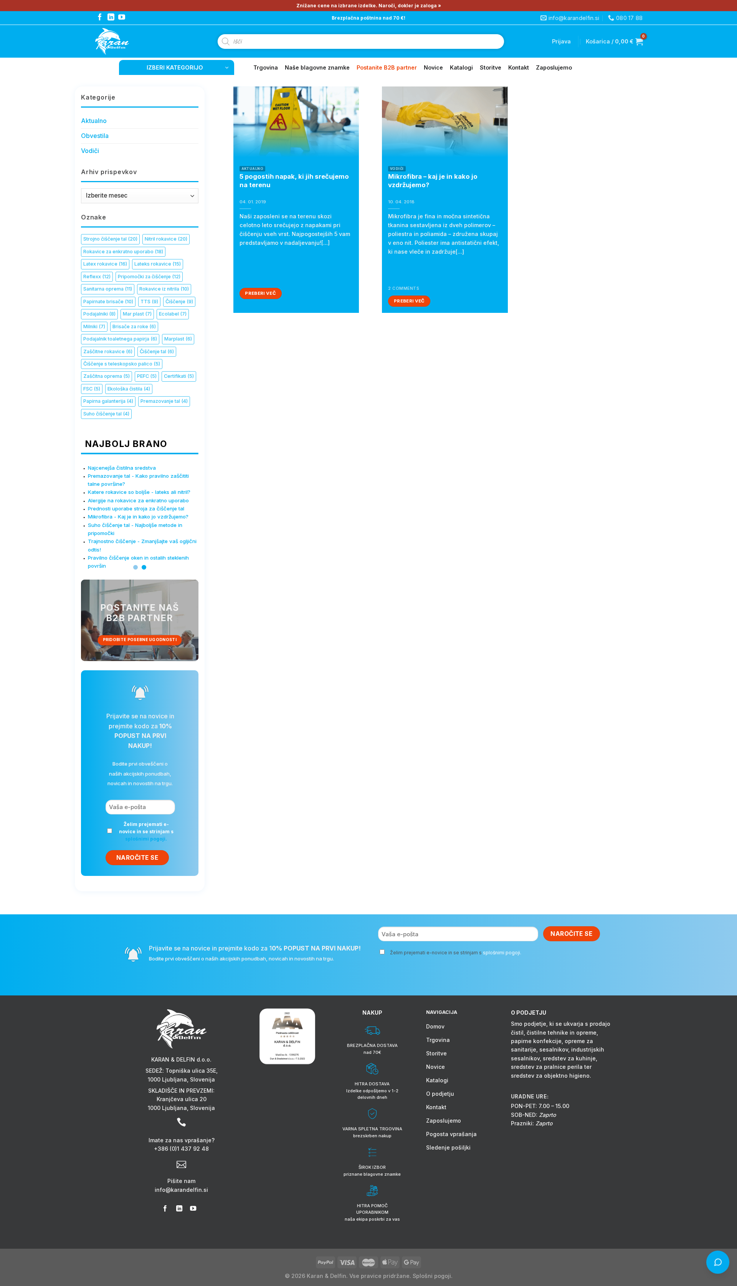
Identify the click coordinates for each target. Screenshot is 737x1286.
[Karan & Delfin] (126, 41)
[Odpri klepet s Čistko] (718, 1262)
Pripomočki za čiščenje (149, 276)
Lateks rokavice (157, 264)
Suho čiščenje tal (106, 414)
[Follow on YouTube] (121, 18)
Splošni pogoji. (433, 1276)
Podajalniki (99, 314)
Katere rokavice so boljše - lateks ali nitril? (139, 492)
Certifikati (179, 376)
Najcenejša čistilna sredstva (122, 468)
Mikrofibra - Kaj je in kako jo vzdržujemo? (138, 516)
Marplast (178, 339)
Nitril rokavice (166, 239)
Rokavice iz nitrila (164, 289)
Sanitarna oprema (107, 289)
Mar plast (137, 314)
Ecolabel (173, 314)
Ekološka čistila (128, 389)
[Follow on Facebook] (99, 18)
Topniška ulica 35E (190, 1070)
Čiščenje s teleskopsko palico (121, 364)
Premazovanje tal (164, 401)
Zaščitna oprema (106, 376)
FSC (91, 389)
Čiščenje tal (157, 351)
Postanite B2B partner (387, 67)
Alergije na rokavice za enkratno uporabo (138, 500)
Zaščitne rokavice (107, 351)
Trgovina (265, 67)
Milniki (94, 326)
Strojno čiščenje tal (110, 239)
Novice (433, 67)
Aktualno (94, 121)
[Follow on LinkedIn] (110, 18)
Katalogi (461, 67)
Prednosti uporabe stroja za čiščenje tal (136, 508)
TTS (149, 301)
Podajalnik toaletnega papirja (120, 339)
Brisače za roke (134, 326)
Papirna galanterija (108, 401)
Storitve (490, 67)
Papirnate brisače (108, 301)
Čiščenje (179, 301)
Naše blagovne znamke (317, 67)
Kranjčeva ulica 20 (182, 1099)
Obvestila (95, 136)
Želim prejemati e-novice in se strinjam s (146, 831)
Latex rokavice (105, 264)
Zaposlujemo (554, 67)
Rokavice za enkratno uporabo (123, 251)
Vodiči (90, 151)
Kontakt (518, 67)
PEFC (147, 376)
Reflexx (97, 276)
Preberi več (260, 293)
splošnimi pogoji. (146, 839)
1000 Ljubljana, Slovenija (181, 1079)
